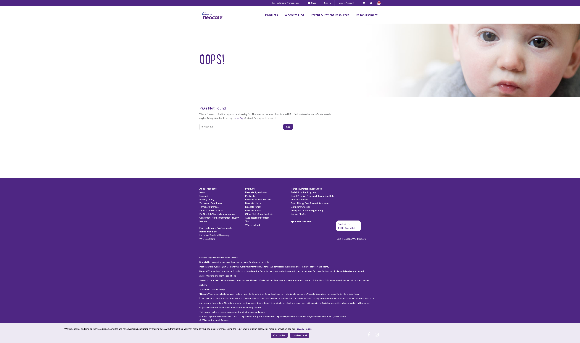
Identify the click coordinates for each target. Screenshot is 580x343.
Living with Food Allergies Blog (307, 210)
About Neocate (208, 188)
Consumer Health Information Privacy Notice (219, 219)
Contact (203, 195)
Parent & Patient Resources (306, 188)
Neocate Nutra (253, 203)
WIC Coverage (207, 238)
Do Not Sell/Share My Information (217, 214)
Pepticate (250, 195)
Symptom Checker (300, 206)
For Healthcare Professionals (285, 3)
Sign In (327, 3)
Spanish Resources (301, 221)
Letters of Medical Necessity (214, 235)
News (202, 192)
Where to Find (252, 224)
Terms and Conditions (210, 203)
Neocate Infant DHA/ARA (258, 199)
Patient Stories (298, 214)
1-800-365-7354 (346, 227)
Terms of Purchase (209, 206)
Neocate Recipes (300, 199)
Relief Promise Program (303, 192)
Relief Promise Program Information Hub (312, 195)
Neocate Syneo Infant (256, 192)
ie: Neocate (207, 126)
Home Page (239, 118)
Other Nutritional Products (259, 214)
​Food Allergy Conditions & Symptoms (310, 203)
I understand (300, 335)
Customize (279, 335)
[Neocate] (212, 15)
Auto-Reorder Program (257, 217)
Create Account (346, 3)
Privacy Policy (206, 199)
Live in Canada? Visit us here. (351, 238)
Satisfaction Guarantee (211, 210)
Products (250, 188)
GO (288, 126)
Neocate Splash (253, 210)
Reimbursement (208, 231)
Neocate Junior (253, 206)
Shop (313, 3)
